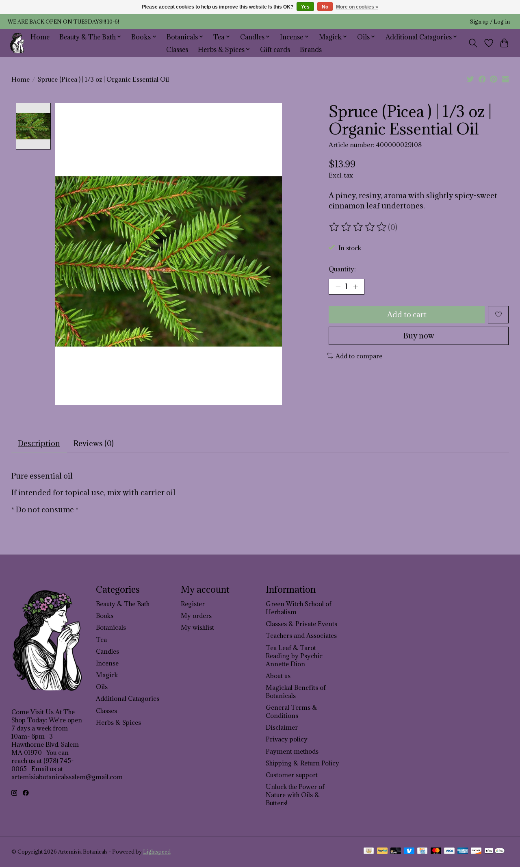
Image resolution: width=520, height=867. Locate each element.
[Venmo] (409, 851)
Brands (311, 49)
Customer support (292, 775)
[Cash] (369, 851)
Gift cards (275, 49)
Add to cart (407, 314)
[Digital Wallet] (495, 851)
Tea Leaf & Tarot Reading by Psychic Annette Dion (294, 656)
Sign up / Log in (490, 21)
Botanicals (111, 627)
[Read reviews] (358, 227)
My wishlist (197, 627)
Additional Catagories (127, 698)
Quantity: (342, 269)
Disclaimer (282, 727)
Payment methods (292, 751)
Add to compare (359, 356)
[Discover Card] (476, 851)
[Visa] (449, 851)
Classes (177, 49)
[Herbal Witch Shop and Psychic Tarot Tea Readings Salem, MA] (17, 43)
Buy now (418, 335)
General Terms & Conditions (291, 711)
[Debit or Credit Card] (395, 851)
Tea (101, 639)
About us (278, 676)
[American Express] (462, 851)
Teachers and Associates (301, 635)
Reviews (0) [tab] (94, 443)
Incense (107, 663)
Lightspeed (157, 851)
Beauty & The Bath (123, 604)
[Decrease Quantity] (338, 286)
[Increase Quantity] (355, 286)
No (325, 7)
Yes (305, 7)
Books (104, 615)
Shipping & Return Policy (302, 763)
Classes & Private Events (301, 624)
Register (193, 604)
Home (40, 37)
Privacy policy (287, 739)
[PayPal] (382, 851)
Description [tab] (39, 443)
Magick (107, 675)
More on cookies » (357, 7)
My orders (196, 615)
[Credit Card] (422, 851)
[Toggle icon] (473, 43)
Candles (107, 651)
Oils (102, 687)
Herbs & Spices (118, 722)
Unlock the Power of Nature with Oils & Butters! (295, 794)
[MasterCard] (436, 851)
